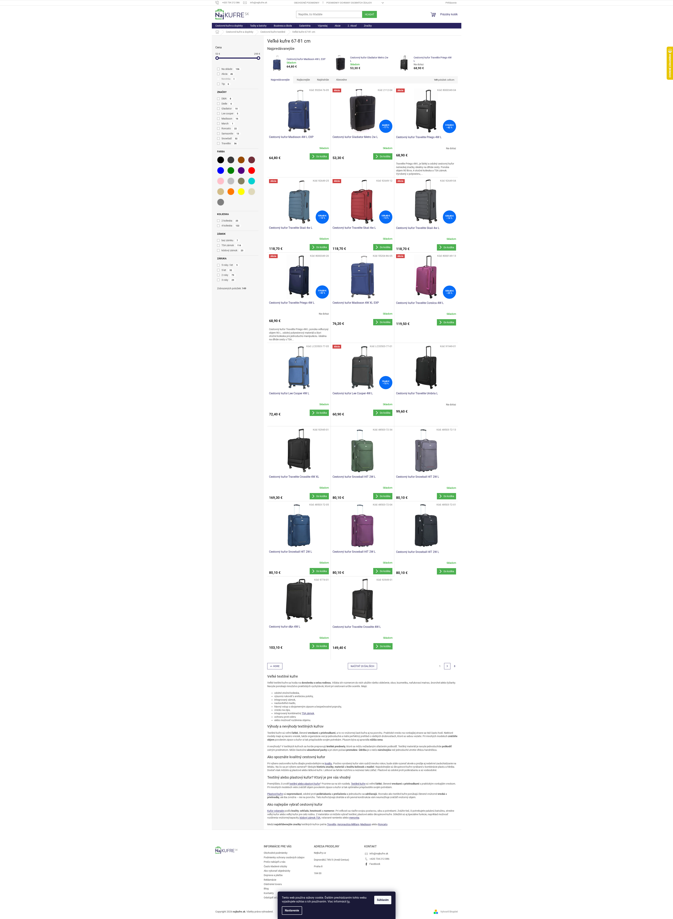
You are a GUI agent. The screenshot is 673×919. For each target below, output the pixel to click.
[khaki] (241, 181)
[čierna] (220, 159)
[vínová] (251, 159)
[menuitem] (229, 26)
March (227, 123)
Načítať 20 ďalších (362, 666)
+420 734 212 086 (379, 858)
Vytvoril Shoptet (449, 911)
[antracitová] (230, 159)
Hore (276, 666)
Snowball (230, 138)
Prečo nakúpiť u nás (274, 861)
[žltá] (241, 191)
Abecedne (341, 79)
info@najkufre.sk (378, 853)
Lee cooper (230, 113)
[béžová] (220, 191)
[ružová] (220, 181)
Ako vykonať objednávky (277, 870)
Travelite (229, 143)
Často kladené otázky (275, 866)
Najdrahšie (323, 79)
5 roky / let (230, 265)
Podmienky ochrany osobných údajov (349, 2)
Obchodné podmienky (306, 2)
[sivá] (220, 202)
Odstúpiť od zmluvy (274, 897)
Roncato (229, 128)
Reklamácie (270, 879)
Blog (266, 888)
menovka (354, 817)
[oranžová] (230, 191)
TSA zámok (231, 245)
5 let (227, 270)
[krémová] (251, 191)
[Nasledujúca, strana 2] (447, 666)
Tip (225, 84)
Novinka (228, 78)
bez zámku (230, 240)
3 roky (228, 280)
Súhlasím (383, 900)
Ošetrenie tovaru (273, 884)
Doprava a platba (273, 875)
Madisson (230, 118)
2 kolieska (230, 220)
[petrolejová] (251, 181)
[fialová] (241, 170)
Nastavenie (292, 910)
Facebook (374, 864)
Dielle (227, 103)
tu (348, 901)
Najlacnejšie (303, 79)
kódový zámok (232, 250)
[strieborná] (230, 181)
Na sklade (230, 69)
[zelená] (230, 170)
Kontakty (269, 893)
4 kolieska (230, 225)
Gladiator (230, 108)
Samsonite (230, 133)
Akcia (227, 73)
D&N (226, 98)
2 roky (228, 275)
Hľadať (369, 14)
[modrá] (220, 170)
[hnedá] (241, 159)
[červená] (251, 170)
